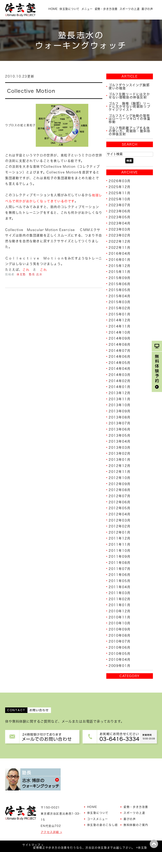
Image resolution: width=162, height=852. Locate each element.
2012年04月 (120, 514)
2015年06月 (120, 283)
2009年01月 (120, 665)
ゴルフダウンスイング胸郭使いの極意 (129, 86)
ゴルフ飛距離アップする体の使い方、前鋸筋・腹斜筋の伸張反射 (129, 130)
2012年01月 (120, 532)
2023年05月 (120, 217)
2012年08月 (120, 489)
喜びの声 (147, 9)
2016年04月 (120, 253)
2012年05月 (120, 508)
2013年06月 (120, 429)
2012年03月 (120, 520)
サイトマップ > (32, 844)
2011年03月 (120, 593)
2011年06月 (120, 574)
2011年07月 (120, 568)
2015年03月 (120, 302)
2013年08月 (120, 417)
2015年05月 (120, 290)
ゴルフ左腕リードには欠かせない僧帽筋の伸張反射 (129, 96)
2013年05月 (120, 435)
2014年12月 (120, 320)
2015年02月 (120, 308)
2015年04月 (120, 295)
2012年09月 (120, 483)
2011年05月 (120, 580)
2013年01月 (120, 459)
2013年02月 (120, 453)
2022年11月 (120, 247)
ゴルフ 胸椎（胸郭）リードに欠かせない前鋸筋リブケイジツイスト (129, 106)
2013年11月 (120, 398)
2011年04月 (120, 586)
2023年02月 (120, 235)
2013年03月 (120, 447)
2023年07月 (120, 205)
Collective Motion (31, 90)
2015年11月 (120, 271)
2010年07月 (120, 641)
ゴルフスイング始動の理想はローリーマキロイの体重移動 (129, 118)
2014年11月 (120, 326)
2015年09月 (120, 277)
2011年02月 (120, 598)
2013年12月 (120, 393)
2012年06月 (120, 502)
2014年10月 (120, 332)
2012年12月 (120, 465)
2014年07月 (120, 350)
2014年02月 (120, 380)
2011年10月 (120, 550)
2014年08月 (120, 344)
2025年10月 (120, 199)
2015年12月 (120, 265)
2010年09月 (120, 629)
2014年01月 (120, 386)
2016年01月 (120, 259)
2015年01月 (120, 314)
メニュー (87, 9)
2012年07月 (120, 496)
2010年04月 (120, 659)
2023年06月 (120, 211)
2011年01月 (120, 605)
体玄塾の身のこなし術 (102, 825)
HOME (52, 9)
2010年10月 (120, 623)
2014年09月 (120, 338)
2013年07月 (120, 423)
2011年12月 (120, 538)
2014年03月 (120, 374)
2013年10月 (120, 405)
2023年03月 (120, 229)
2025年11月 (120, 193)
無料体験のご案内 (135, 825)
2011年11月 (120, 544)
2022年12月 (120, 241)
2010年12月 (120, 611)
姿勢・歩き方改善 (106, 9)
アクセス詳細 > (51, 832)
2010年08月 (120, 635)
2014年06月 (120, 356)
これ (26, 269)
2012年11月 (120, 471)
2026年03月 (120, 180)
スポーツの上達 (130, 9)
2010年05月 (120, 653)
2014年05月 (120, 362)
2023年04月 (120, 223)
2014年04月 (120, 368)
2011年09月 (120, 556)
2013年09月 (120, 411)
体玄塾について (69, 9)
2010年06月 (120, 647)
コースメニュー (97, 819)
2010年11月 (120, 617)
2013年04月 (120, 441)
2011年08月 (120, 562)
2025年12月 (120, 186)
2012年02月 (120, 526)
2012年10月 (120, 477)
